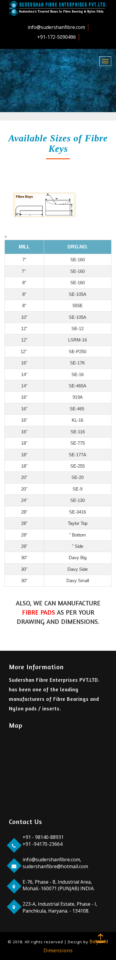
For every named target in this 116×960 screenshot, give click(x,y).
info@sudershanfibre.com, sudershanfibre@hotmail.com (55, 863)
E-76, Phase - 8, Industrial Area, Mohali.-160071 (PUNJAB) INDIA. (59, 885)
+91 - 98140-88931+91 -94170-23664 (43, 840)
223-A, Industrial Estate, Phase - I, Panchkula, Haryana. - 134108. (60, 907)
